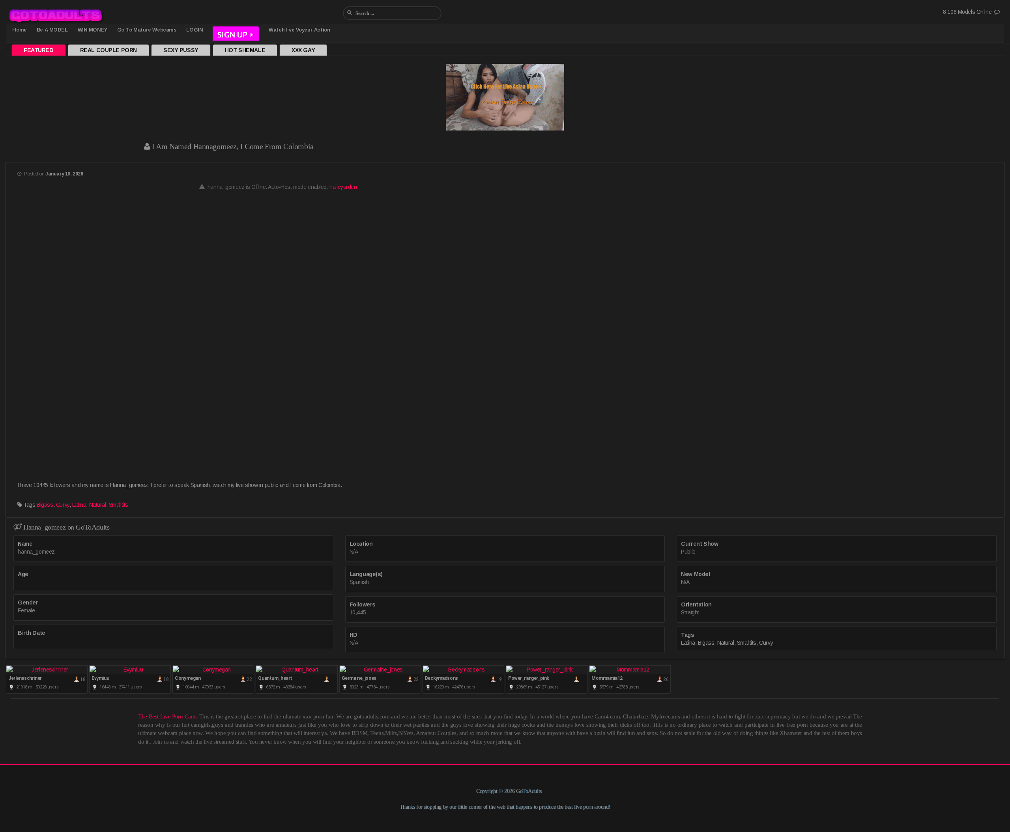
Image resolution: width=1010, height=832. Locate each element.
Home (19, 30)
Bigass (45, 505)
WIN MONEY (92, 30)
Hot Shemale (245, 50)
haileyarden (343, 187)
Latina (79, 505)
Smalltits (118, 505)
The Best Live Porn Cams (168, 716)
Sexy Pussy (180, 50)
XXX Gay (303, 50)
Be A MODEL (52, 30)
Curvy (62, 505)
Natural (97, 505)
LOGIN (194, 30)
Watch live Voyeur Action (299, 30)
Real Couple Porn (108, 50)
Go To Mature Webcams (147, 30)
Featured (39, 50)
